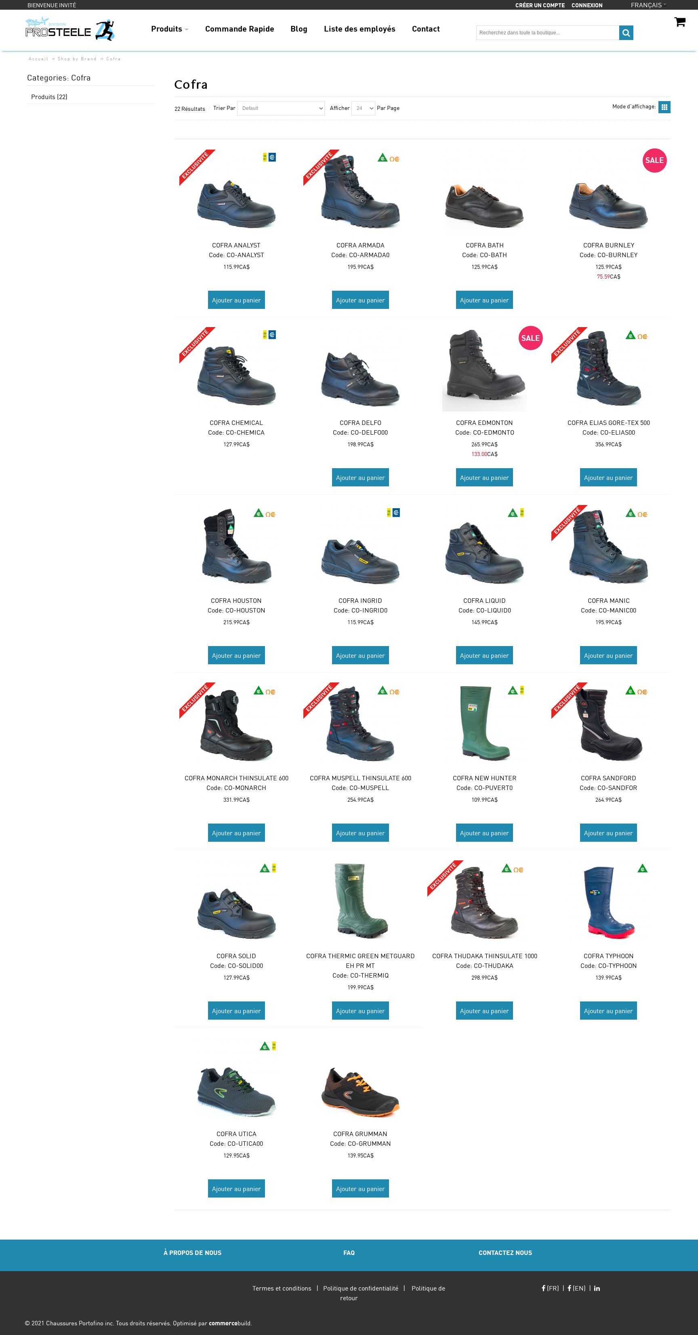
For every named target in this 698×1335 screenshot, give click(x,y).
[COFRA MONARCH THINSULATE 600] (236, 724)
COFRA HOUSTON (236, 600)
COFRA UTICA (236, 1133)
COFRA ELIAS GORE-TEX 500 (609, 422)
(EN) (578, 1288)
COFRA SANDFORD (608, 777)
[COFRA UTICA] (236, 1080)
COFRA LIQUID (484, 600)
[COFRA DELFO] (360, 369)
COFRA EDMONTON (484, 422)
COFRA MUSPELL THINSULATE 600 (360, 777)
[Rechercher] (626, 32)
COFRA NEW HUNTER (485, 777)
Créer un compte (540, 4)
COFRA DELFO (360, 422)
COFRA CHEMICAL (236, 422)
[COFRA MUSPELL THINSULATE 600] (360, 724)
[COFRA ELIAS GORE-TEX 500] (608, 369)
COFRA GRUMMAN (360, 1133)
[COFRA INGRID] (360, 547)
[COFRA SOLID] (236, 902)
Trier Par (224, 107)
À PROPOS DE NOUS (192, 1252)
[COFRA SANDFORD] (608, 724)
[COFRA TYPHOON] (608, 902)
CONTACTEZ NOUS (505, 1252)
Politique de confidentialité (360, 1288)
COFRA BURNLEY (608, 245)
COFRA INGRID (360, 600)
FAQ (349, 1252)
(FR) (552, 1288)
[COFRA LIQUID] (484, 547)
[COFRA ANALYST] (236, 192)
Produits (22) (49, 96)
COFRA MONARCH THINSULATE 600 (236, 777)
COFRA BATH (485, 245)
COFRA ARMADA (360, 245)
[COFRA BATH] (484, 192)
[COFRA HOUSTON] (236, 547)
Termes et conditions (281, 1288)
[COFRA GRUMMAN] (360, 1080)
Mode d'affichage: (634, 106)
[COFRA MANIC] (608, 547)
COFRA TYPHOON (609, 955)
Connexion (587, 4)
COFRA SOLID (236, 955)
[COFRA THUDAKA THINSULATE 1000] (484, 902)
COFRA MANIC (609, 600)
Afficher (340, 107)
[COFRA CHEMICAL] (236, 369)
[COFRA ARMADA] (360, 192)
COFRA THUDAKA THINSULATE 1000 (484, 955)
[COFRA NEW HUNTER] (484, 724)
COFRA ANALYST (236, 245)
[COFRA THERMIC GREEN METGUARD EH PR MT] (360, 902)
